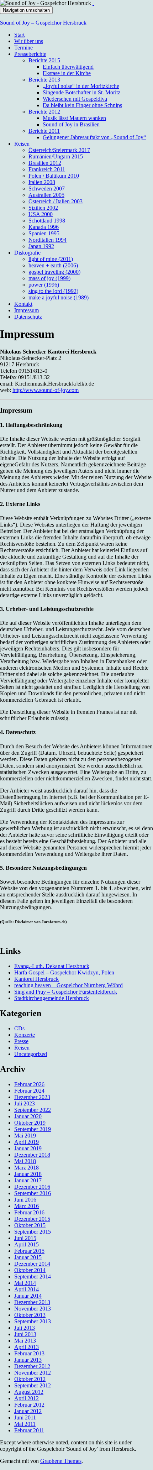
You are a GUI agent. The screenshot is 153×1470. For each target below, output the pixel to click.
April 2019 (26, 1142)
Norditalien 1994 (47, 240)
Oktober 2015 (30, 1225)
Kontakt (23, 304)
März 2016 (26, 1206)
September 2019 (32, 1129)
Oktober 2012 (30, 1379)
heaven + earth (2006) (53, 265)
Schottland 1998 (46, 221)
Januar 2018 (28, 1174)
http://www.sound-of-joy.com (45, 390)
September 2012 (32, 1385)
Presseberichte (30, 54)
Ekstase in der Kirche (67, 73)
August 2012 (28, 1392)
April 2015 (26, 1244)
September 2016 (32, 1193)
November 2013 (32, 1309)
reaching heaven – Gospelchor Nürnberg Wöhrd (68, 985)
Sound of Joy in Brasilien (71, 124)
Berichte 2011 (44, 131)
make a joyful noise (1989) (58, 297)
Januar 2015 (28, 1257)
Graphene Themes (60, 1461)
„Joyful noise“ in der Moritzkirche (81, 86)
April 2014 (26, 1289)
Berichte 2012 (44, 112)
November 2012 (32, 1373)
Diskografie (27, 253)
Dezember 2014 (32, 1264)
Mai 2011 (25, 1424)
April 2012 (26, 1398)
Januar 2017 (28, 1180)
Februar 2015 (29, 1251)
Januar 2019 (28, 1148)
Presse (21, 1041)
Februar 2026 (29, 1084)
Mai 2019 (25, 1135)
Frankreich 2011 (46, 169)
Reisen (22, 144)
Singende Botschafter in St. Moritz (81, 92)
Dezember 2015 (32, 1219)
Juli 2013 (24, 1328)
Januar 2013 (28, 1360)
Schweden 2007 (46, 188)
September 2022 (32, 1110)
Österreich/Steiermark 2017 (59, 150)
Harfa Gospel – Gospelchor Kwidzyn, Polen (64, 972)
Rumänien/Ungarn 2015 (55, 156)
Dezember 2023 (32, 1097)
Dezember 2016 (32, 1187)
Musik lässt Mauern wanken (74, 118)
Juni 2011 (25, 1417)
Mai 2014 (25, 1283)
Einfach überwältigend (68, 67)
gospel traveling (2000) (54, 272)
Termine (23, 48)
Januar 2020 (28, 1116)
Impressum (26, 310)
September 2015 (32, 1232)
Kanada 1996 (43, 227)
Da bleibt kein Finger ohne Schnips (82, 105)
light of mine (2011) (50, 259)
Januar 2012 (28, 1411)
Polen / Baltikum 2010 (53, 176)
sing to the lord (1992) (53, 291)
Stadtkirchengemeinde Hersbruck (51, 998)
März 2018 (26, 1168)
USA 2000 (40, 214)
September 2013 (32, 1321)
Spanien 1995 (43, 233)
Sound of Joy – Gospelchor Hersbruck (43, 23)
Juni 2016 (25, 1200)
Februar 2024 (29, 1091)
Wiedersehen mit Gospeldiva (75, 99)
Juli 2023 (24, 1103)
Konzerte (24, 1035)
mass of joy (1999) (49, 278)
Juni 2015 (25, 1238)
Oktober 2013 (30, 1315)
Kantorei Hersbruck (36, 979)
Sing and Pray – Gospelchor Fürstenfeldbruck (65, 992)
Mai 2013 (25, 1341)
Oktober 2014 (30, 1270)
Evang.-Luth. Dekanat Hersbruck (51, 966)
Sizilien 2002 (43, 208)
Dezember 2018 (32, 1155)
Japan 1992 (41, 246)
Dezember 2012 (32, 1366)
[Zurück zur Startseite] (93, 3)
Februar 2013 (29, 1353)
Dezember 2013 (32, 1302)
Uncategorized (30, 1054)
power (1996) (43, 285)
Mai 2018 (25, 1161)
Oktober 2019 (30, 1123)
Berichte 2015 (44, 60)
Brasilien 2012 (44, 163)
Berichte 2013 (44, 80)
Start (19, 35)
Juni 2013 (25, 1334)
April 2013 (26, 1347)
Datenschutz (28, 317)
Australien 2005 (46, 195)
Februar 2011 (29, 1430)
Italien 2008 (41, 182)
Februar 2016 (29, 1212)
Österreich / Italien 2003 (55, 201)
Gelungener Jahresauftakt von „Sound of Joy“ (94, 137)
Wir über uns (28, 41)
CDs (19, 1028)
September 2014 (32, 1276)
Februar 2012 (29, 1405)
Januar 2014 (28, 1296)
